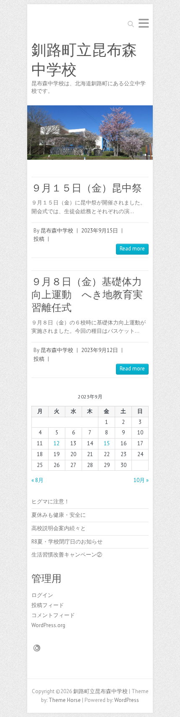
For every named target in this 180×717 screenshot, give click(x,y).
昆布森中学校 (57, 230)
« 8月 (37, 480)
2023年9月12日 (99, 350)
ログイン (42, 595)
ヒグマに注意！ (50, 501)
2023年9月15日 (99, 230)
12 (56, 443)
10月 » (141, 480)
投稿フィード (47, 605)
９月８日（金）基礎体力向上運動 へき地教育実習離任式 (87, 294)
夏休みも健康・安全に (58, 514)
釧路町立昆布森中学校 (84, 60)
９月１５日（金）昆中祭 (86, 188)
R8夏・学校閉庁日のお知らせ (67, 541)
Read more (132, 248)
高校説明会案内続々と (58, 528)
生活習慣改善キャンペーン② (66, 554)
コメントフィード (53, 615)
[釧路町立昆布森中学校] (90, 109)
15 (107, 443)
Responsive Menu (144, 23)
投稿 (38, 238)
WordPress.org (48, 625)
